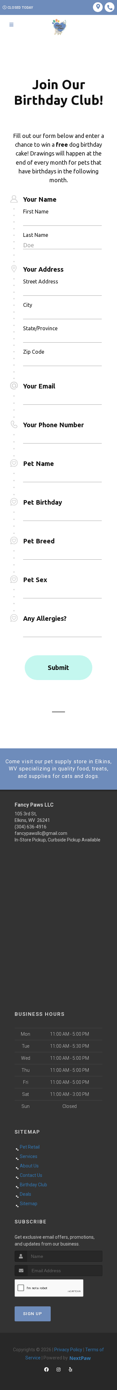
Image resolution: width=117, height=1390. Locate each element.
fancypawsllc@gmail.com (41, 833)
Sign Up (32, 1313)
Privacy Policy (68, 1349)
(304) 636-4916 (30, 826)
